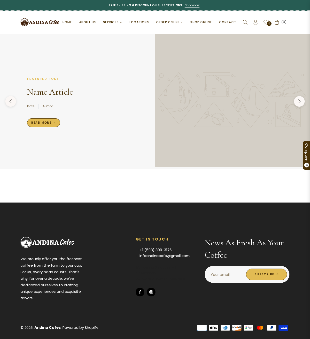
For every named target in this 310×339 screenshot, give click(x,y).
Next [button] (299, 101)
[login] (255, 22)
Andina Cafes (47, 327)
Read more (41, 123)
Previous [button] (10, 101)
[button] (245, 22)
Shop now (192, 5)
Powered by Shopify (80, 327)
